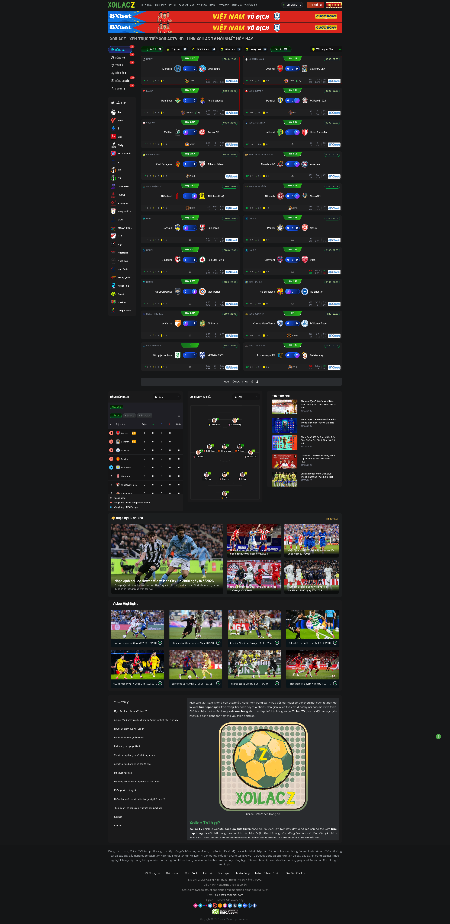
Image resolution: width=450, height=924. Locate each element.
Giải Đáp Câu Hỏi (295, 873)
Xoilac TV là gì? (121, 702)
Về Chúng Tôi (152, 873)
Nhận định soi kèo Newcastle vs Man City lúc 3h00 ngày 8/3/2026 (164, 581)
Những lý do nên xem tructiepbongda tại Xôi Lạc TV (139, 799)
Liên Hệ (207, 873)
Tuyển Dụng (251, 5)
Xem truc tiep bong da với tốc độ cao (132, 763)
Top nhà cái (315, 5)
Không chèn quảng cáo (125, 790)
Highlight (160, 5)
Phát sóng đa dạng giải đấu (127, 746)
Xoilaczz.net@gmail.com (229, 895)
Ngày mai (258, 49)
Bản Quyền (223, 873)
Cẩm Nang (237, 5)
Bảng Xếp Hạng (186, 5)
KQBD (212, 5)
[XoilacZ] (122, 5)
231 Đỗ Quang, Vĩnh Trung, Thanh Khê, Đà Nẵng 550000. (230, 879)
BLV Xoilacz (206, 49)
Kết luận (118, 816)
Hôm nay (232, 49)
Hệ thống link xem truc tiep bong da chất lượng (137, 781)
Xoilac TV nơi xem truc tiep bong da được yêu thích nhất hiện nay (146, 720)
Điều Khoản (172, 873)
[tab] (120, 49)
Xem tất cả (331, 519)
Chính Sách (191, 873)
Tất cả (280, 49)
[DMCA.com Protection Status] (225, 911)
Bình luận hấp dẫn (123, 772)
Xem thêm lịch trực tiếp (239, 381)
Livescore (223, 5)
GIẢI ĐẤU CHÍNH (119, 102)
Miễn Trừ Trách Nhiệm (267, 873)
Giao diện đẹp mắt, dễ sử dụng (129, 737)
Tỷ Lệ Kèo (202, 5)
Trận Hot (178, 49)
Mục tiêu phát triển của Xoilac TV (130, 711)
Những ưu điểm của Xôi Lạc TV (129, 728)
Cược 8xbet (334, 5)
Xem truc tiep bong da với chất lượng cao (134, 755)
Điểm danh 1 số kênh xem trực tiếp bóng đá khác (138, 807)
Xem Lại (172, 5)
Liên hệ (117, 825)
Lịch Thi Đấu (146, 5)
